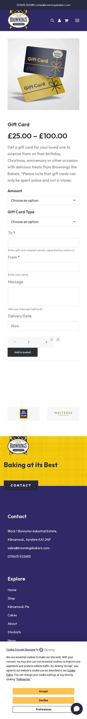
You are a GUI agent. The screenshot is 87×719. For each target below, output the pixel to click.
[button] (77, 20)
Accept (43, 691)
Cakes (12, 615)
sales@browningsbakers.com (53, 5)
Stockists (14, 632)
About (12, 623)
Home (12, 590)
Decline (43, 700)
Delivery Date (19, 316)
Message (15, 282)
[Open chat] (77, 709)
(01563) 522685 (25, 5)
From (14, 257)
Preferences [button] (23, 679)
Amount (15, 190)
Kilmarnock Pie (18, 607)
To (11, 233)
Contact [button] (21, 485)
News (12, 640)
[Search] (50, 20)
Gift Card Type (21, 211)
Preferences (43, 709)
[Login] (57, 20)
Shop (11, 598)
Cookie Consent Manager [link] (20, 649)
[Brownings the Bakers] (18, 20)
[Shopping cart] (64, 20)
